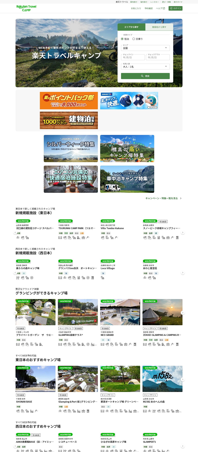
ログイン (177, 8)
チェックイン (128, 54)
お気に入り (136, 8)
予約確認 (149, 8)
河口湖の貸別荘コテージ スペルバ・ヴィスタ (39, 228)
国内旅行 (133, 2)
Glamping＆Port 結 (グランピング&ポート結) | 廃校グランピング (92, 401)
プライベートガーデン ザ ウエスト (36, 335)
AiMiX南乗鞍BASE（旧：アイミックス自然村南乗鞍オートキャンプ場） (53, 441)
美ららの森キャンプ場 (27, 268)
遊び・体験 (166, 2)
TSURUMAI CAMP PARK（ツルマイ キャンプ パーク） (86, 228)
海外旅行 (143, 2)
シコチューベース (67, 441)
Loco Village (108, 268)
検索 (147, 75)
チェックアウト (154, 54)
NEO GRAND (107, 335)
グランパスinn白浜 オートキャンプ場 (78, 268)
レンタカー (154, 2)
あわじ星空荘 (150, 268)
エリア (125, 45)
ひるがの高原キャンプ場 (113, 441)
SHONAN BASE (24, 401)
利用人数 (126, 63)
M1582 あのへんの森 (154, 401)
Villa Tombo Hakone (112, 228)
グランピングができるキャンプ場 (42, 292)
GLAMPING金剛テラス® (70, 335)
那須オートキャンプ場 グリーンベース (120, 401)
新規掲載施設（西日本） (35, 252)
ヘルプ (159, 8)
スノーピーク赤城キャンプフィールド (162, 228)
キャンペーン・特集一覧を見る (162, 198)
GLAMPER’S (149, 441)
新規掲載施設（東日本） (35, 212)
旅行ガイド (178, 2)
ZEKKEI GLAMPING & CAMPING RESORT (164, 335)
